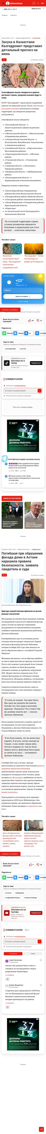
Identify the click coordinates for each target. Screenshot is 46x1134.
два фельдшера (16, 777)
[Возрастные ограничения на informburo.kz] (34, 3)
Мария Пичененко (24, 549)
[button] (38, 9)
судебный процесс (13, 898)
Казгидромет (11, 349)
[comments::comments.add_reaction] (7, 979)
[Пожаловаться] (41, 960)
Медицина (20, 893)
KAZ (42, 3)
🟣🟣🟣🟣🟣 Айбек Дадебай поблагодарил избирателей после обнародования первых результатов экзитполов (24, 466)
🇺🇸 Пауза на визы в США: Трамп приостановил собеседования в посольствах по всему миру (24, 478)
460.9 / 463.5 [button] (10, 9)
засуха (23, 349)
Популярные (13, 953)
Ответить (10, 975)
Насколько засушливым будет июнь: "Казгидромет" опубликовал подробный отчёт (12, 262)
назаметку (36, 38)
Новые (33, 953)
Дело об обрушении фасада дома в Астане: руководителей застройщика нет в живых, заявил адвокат (12, 839)
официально (36, 549)
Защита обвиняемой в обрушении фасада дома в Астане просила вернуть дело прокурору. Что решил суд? (33, 839)
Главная (4, 15)
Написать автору (37, 60)
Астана (8, 893)
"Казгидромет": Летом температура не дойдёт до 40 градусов (33, 259)
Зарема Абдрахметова (23, 38)
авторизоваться (20, 386)
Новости (13, 15)
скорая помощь (31, 898)
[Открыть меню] (4, 3)
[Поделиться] (41, 1129)
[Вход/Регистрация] (38, 3)
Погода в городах (23, 301)
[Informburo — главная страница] (15, 3)
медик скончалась (9, 792)
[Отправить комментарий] (39, 391)
